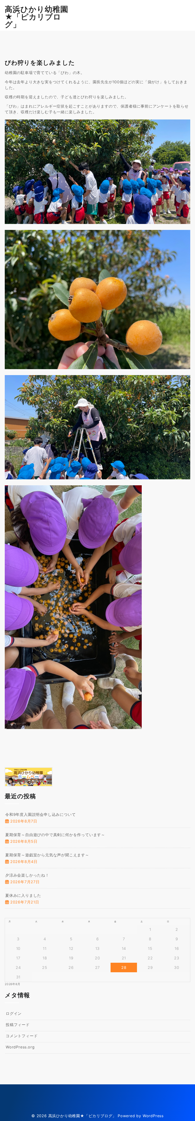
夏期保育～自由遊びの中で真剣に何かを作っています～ (55, 834)
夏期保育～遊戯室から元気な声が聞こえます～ (47, 855)
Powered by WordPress (141, 1115)
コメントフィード (22, 1035)
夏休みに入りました (23, 895)
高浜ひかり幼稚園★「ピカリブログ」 (36, 17)
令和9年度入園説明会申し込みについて (40, 814)
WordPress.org (20, 1047)
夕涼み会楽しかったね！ (27, 875)
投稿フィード (18, 1024)
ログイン (14, 1013)
